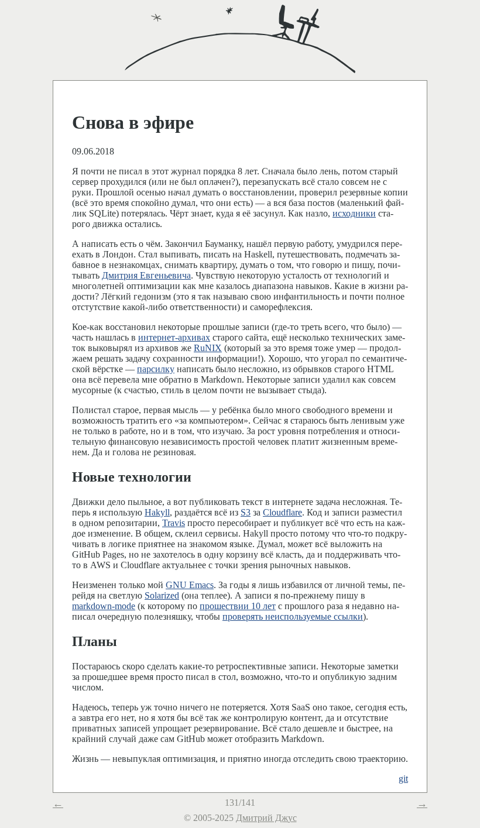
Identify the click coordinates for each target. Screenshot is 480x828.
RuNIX (208, 348)
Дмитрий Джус (266, 818)
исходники (354, 213)
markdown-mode (103, 606)
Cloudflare (282, 512)
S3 (246, 512)
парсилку (155, 369)
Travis (173, 523)
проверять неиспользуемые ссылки (292, 616)
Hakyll (157, 512)
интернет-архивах (174, 337)
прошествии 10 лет (238, 606)
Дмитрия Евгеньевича (146, 275)
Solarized (162, 595)
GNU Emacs (190, 585)
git (403, 779)
